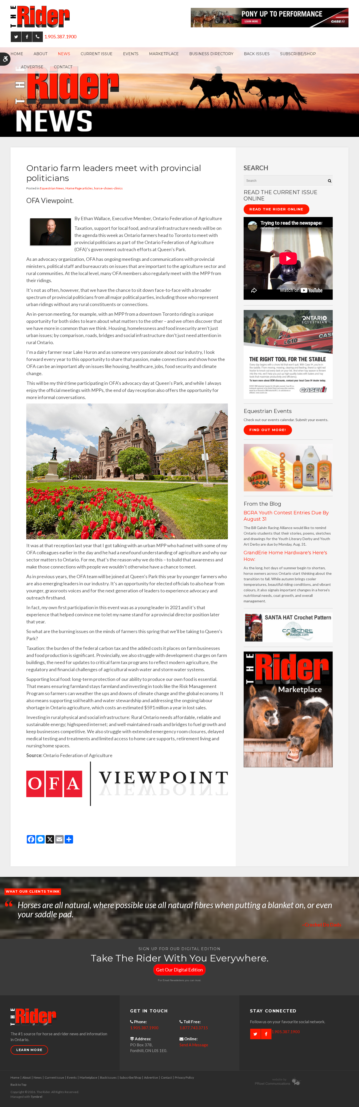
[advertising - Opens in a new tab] (288, 467)
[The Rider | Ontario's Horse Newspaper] (179, 91)
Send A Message (194, 1044)
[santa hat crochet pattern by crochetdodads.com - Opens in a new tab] (288, 627)
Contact (63, 67)
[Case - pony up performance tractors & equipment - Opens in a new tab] (269, 17)
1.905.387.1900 (60, 36)
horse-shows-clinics (108, 188)
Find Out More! (267, 430)
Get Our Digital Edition (179, 969)
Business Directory (211, 53)
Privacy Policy (184, 1077)
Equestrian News (52, 188)
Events (131, 53)
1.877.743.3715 (194, 1027)
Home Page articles (79, 188)
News (64, 53)
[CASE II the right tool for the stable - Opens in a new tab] (288, 354)
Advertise (32, 67)
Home (17, 53)
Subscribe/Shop (298, 53)
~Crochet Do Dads (321, 925)
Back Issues (257, 53)
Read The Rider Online (276, 209)
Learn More (29, 1050)
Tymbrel (36, 1097)
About (40, 53)
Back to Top (18, 1085)
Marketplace (164, 53)
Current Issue (96, 53)
